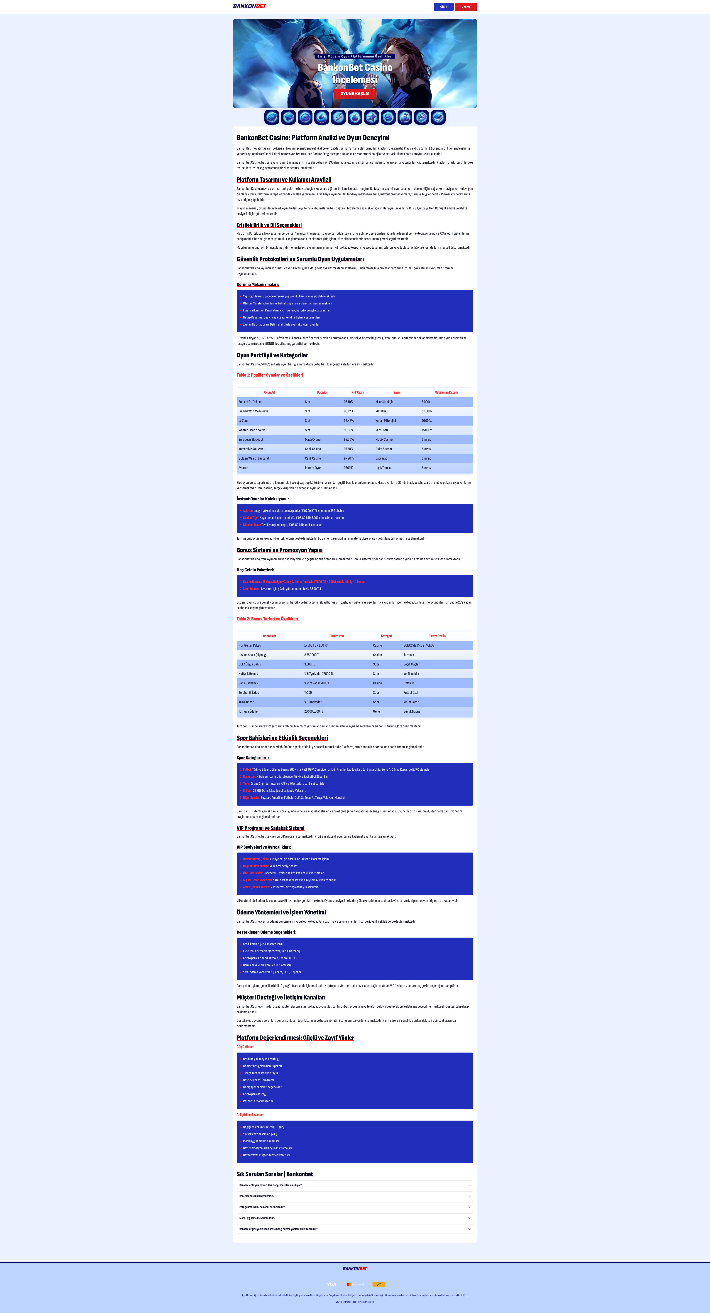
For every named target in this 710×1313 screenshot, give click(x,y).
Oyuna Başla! (355, 94)
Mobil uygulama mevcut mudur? (257, 1218)
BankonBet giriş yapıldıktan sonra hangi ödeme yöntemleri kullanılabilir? (278, 1229)
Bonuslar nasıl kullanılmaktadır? (256, 1196)
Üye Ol (466, 7)
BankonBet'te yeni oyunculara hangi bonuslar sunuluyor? (270, 1185)
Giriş (443, 7)
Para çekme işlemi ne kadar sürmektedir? (262, 1207)
